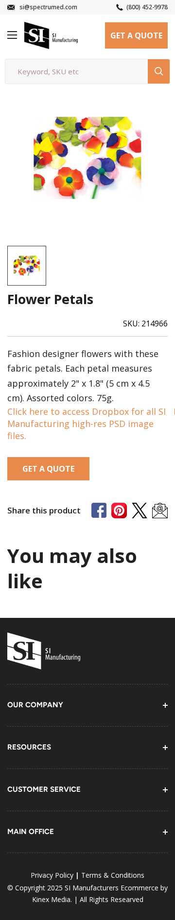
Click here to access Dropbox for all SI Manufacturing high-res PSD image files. (86, 424)
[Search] (159, 71)
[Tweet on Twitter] (139, 510)
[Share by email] (160, 510)
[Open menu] (12, 35)
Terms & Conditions (112, 875)
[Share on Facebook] (98, 510)
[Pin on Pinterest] (119, 510)
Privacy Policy (52, 875)
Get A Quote (136, 35)
